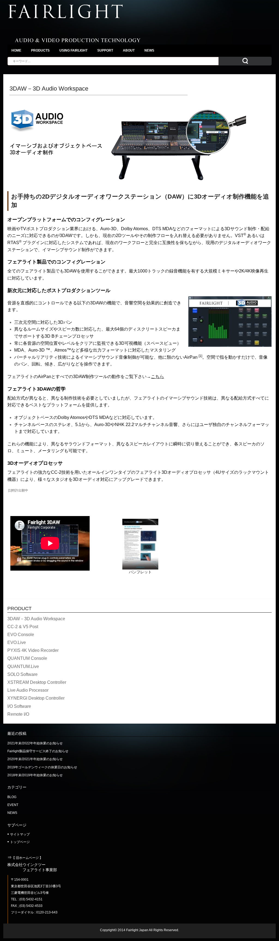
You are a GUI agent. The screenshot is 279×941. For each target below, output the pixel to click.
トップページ (20, 842)
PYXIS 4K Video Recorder (33, 650)
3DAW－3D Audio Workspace (36, 618)
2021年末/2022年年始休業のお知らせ (35, 743)
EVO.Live (16, 642)
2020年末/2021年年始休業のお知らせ (35, 759)
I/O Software (19, 706)
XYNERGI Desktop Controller (36, 698)
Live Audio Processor (27, 690)
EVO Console (20, 634)
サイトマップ (20, 834)
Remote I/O (18, 714)
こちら (157, 376)
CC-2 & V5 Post (22, 626)
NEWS (12, 813)
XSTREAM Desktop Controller (36, 682)
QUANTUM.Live (23, 666)
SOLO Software (22, 674)
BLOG (11, 797)
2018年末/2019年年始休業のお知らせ (35, 775)
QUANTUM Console (27, 658)
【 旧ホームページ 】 (27, 858)
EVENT (12, 805)
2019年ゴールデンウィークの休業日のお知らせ (42, 767)
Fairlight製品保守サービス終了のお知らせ (37, 751)
